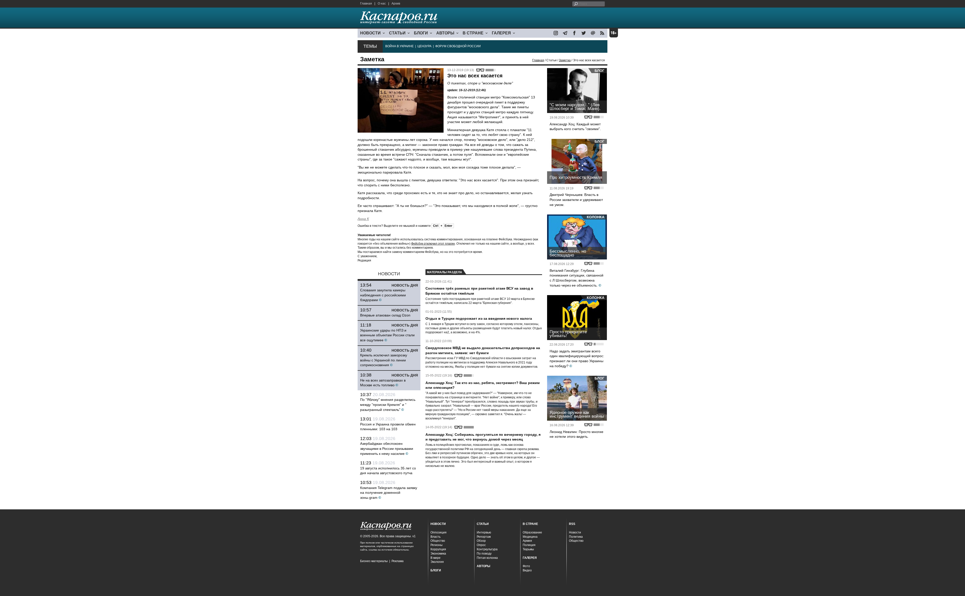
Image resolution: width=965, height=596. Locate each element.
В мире (435, 558)
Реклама (398, 561)
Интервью (484, 532)
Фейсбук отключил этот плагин (433, 243)
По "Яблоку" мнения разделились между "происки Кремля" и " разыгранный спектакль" (387, 404)
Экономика (438, 553)
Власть (435, 536)
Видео (527, 570)
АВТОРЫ (445, 33)
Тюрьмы (528, 549)
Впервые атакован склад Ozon (385, 315)
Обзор (481, 541)
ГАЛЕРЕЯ (501, 33)
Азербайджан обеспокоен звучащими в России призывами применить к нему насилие (386, 448)
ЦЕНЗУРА (424, 46)
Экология (437, 562)
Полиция (529, 545)
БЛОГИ (421, 33)
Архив (396, 3)
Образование (532, 532)
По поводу (484, 553)
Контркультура (487, 549)
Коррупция (438, 549)
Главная (366, 3)
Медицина (530, 536)
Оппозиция (438, 532)
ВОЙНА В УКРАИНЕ (399, 46)
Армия (527, 541)
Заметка (565, 60)
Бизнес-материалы (374, 561)
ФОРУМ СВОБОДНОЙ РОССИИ (458, 46)
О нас (382, 3)
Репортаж (484, 536)
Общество (437, 541)
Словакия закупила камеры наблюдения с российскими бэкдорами (383, 295)
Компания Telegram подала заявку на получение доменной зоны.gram (388, 493)
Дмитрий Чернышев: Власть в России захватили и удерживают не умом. (576, 199)
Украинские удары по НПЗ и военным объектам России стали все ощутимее (387, 335)
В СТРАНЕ (473, 33)
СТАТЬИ (397, 33)
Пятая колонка (487, 558)
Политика (576, 536)
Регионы (436, 545)
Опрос (481, 545)
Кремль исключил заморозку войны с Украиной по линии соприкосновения (383, 360)
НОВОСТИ (370, 33)
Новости (575, 532)
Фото (526, 566)
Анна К (363, 219)
